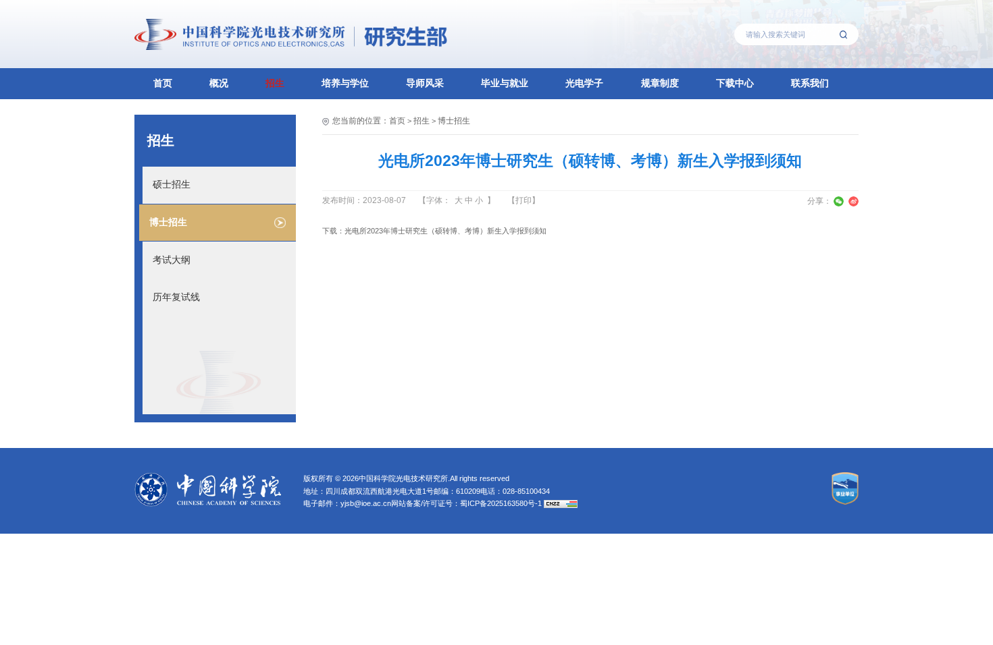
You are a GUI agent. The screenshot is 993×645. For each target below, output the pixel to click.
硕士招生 (171, 184)
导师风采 (425, 83)
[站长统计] (561, 503)
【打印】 (523, 200)
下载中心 (735, 83)
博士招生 (168, 222)
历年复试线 (176, 297)
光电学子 (584, 83)
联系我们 (810, 83)
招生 (274, 83)
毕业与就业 (504, 83)
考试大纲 (171, 260)
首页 (162, 83)
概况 (218, 83)
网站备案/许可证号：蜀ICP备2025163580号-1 (466, 503)
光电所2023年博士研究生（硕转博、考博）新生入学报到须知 (445, 231)
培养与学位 (345, 83)
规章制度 (660, 83)
